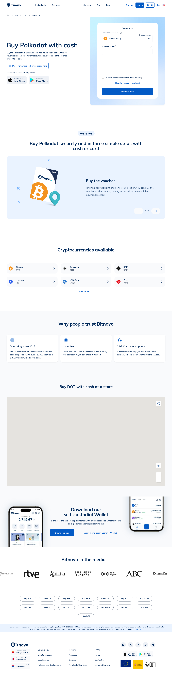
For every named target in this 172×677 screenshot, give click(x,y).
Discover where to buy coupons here (29, 66)
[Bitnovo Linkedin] (138, 645)
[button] (164, 5)
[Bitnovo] (14, 5)
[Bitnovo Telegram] (153, 645)
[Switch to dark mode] (159, 5)
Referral (72, 650)
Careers (72, 660)
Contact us (100, 660)
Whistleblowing (102, 665)
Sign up (129, 5)
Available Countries (78, 665)
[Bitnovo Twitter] (130, 645)
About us (73, 655)
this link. (138, 629)
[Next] (155, 211)
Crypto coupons (45, 655)
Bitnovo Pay (43, 650)
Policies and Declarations (49, 665)
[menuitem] (40, 5)
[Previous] (138, 211)
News (97, 655)
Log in (140, 5)
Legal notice (43, 660)
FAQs (97, 650)
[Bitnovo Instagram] (123, 645)
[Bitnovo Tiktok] (145, 645)
